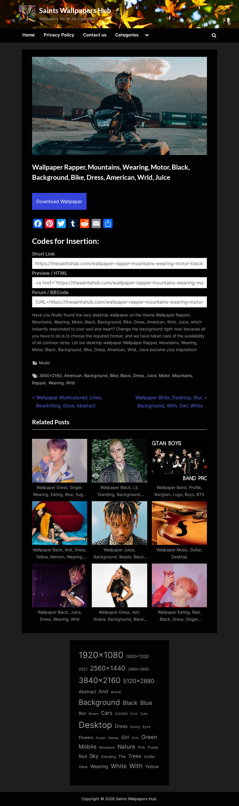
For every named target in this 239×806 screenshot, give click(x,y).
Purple (153, 747)
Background (96, 375)
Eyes (146, 726)
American (73, 375)
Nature (126, 746)
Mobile (87, 746)
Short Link (43, 254)
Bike (114, 375)
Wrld (70, 383)
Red (83, 756)
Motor (164, 375)
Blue (146, 702)
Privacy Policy (59, 35)
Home (28, 35)
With (136, 766)
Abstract (87, 691)
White (119, 766)
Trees (134, 756)
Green (149, 737)
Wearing (56, 383)
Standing (108, 756)
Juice (151, 375)
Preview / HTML (49, 273)
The (122, 756)
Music (44, 362)
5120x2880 (138, 680)
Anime (116, 692)
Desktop (95, 725)
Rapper (39, 383)
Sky (94, 756)
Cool (134, 714)
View (83, 767)
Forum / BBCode (50, 292)
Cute (143, 714)
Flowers (86, 737)
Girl (125, 737)
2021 (83, 669)
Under (149, 756)
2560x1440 (107, 668)
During (135, 727)
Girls (135, 738)
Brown (93, 714)
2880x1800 (138, 669)
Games (113, 738)
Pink (141, 747)
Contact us (94, 35)
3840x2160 (50, 375)
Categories (126, 35)
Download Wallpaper (59, 201)
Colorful (121, 713)
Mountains (182, 375)
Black (125, 375)
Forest (101, 738)
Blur (82, 713)
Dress (138, 375)
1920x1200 (137, 656)
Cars (106, 713)
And (103, 691)
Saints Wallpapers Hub (75, 10)
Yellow (152, 766)
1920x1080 (101, 655)
